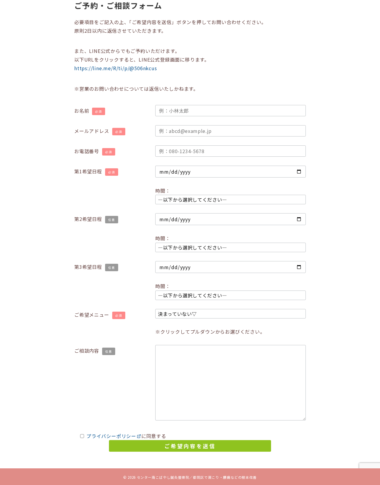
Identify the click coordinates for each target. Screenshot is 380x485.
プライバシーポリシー (111, 436)
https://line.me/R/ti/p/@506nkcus (115, 68)
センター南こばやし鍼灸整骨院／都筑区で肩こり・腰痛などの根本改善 (197, 477)
